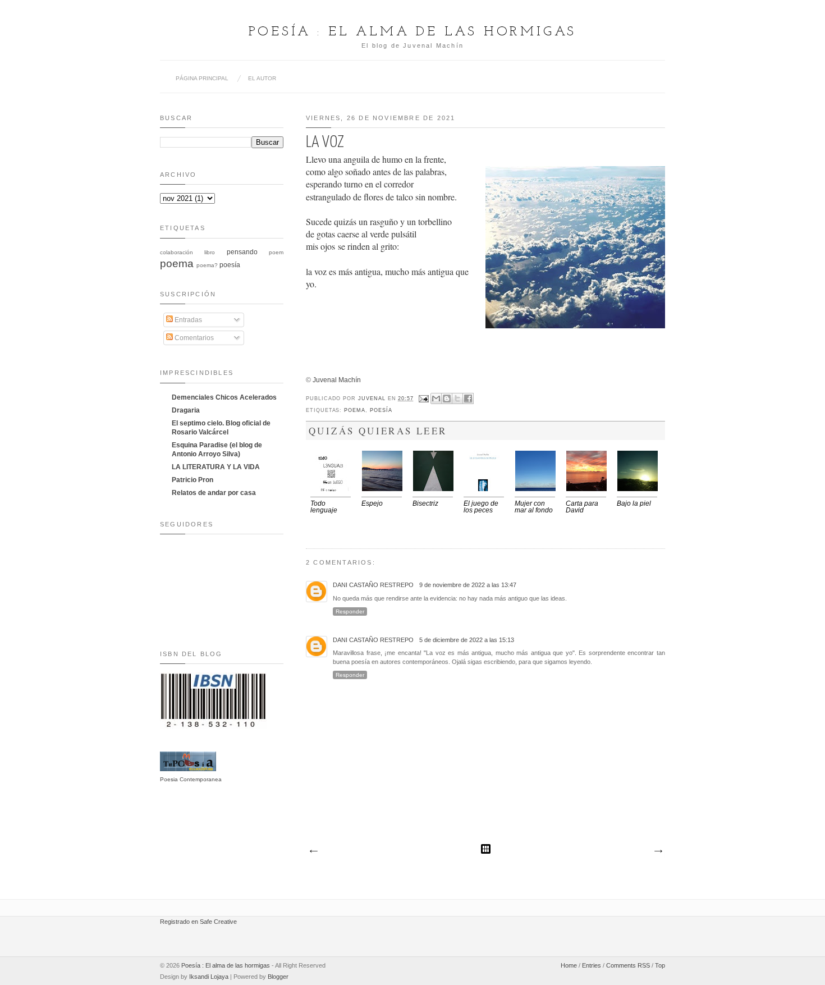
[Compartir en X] (457, 398)
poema (354, 410)
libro (209, 252)
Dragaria (186, 410)
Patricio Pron (192, 480)
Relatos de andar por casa (214, 493)
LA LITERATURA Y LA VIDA (216, 467)
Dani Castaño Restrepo (373, 584)
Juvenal (373, 398)
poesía (381, 410)
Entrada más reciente (313, 851)
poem (276, 252)
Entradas (187, 320)
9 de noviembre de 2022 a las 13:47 (467, 584)
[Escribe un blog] (446, 398)
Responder (350, 611)
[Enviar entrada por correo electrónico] (423, 398)
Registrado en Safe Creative (198, 921)
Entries (591, 965)
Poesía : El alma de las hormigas (413, 32)
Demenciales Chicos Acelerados (224, 397)
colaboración (176, 252)
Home (569, 965)
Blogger (278, 976)
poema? (207, 265)
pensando (242, 252)
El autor (262, 78)
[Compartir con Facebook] (468, 398)
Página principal (202, 78)
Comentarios (193, 338)
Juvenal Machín (337, 380)
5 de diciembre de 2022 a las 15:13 (466, 639)
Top (660, 965)
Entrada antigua (657, 851)
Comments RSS (628, 965)
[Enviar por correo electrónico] (436, 398)
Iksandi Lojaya (208, 976)
